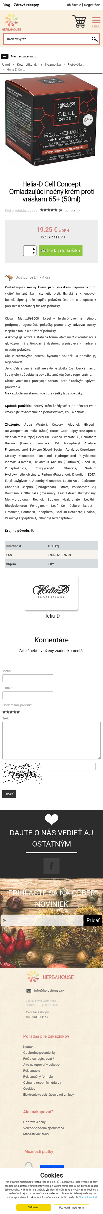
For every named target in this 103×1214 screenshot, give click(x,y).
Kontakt (28, 1046)
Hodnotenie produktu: (18, 705)
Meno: (7, 671)
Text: (5, 718)
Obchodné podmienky (39, 1052)
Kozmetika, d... (27, 64)
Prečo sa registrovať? (38, 1058)
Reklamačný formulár (38, 1076)
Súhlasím (33, 1207)
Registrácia (92, 5)
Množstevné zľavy (36, 1134)
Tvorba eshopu (37, 1012)
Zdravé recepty (26, 5)
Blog (6, 5)
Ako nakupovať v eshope (41, 1064)
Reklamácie (31, 1070)
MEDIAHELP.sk (37, 1017)
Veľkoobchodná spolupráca (43, 1128)
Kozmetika (53, 64)
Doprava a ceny (34, 1122)
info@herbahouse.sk (49, 990)
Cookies (29, 1088)
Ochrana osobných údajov (42, 1082)
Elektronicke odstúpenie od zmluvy (48, 1094)
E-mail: (7, 688)
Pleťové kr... (76, 64)
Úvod (6, 64)
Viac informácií (88, 1197)
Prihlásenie (73, 5)
